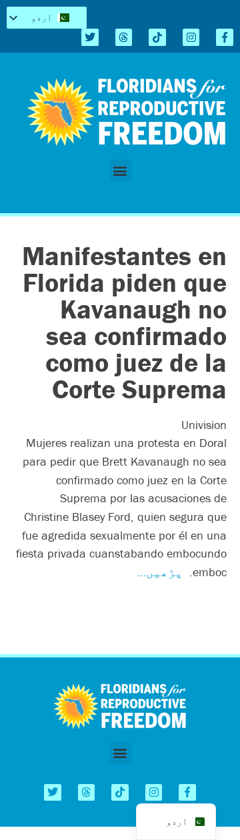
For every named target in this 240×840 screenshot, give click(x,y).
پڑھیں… (160, 572)
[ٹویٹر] (90, 37)
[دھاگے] (124, 37)
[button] (120, 170)
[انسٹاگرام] (191, 37)
